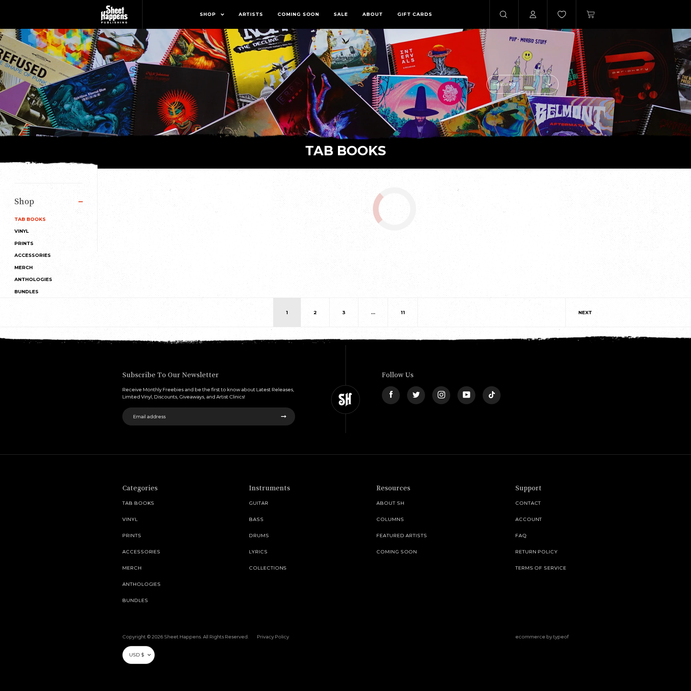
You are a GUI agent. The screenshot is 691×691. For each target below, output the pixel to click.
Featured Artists (401, 535)
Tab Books (30, 219)
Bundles (26, 291)
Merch (23, 267)
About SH (390, 503)
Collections (268, 568)
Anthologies (33, 279)
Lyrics (258, 551)
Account (528, 519)
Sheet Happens (182, 636)
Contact (528, 503)
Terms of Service (540, 568)
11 (403, 312)
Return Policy (536, 551)
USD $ (136, 654)
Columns (390, 519)
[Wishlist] (561, 14)
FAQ (521, 535)
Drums (259, 535)
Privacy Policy (273, 636)
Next (585, 312)
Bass (256, 519)
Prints (23, 243)
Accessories (32, 255)
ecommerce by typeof (542, 636)
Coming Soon (396, 551)
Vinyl (21, 231)
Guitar (258, 503)
